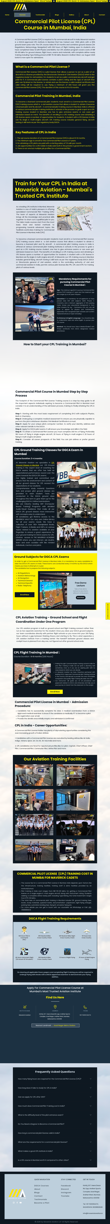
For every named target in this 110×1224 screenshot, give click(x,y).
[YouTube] (20, 1202)
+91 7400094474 (92, 1204)
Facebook (66, 1185)
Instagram (66, 1192)
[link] (80, 584)
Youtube (65, 1196)
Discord (65, 1189)
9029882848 (98, 1207)
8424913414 (87, 1207)
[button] (108, 611)
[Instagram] (14, 1202)
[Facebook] (17, 1202)
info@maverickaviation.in (93, 1213)
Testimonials (40, 1199)
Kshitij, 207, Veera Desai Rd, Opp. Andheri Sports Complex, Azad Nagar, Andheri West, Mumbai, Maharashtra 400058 (92, 1191)
